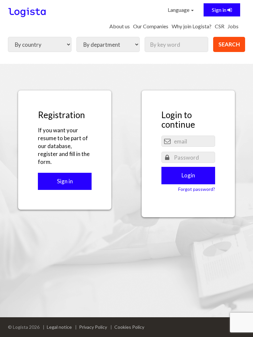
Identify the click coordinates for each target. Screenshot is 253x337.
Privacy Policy (93, 327)
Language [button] (179, 10)
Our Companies (150, 26)
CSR (219, 26)
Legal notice (59, 327)
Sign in (219, 10)
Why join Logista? (191, 26)
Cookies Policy (129, 327)
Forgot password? (196, 189)
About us (119, 26)
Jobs (233, 26)
